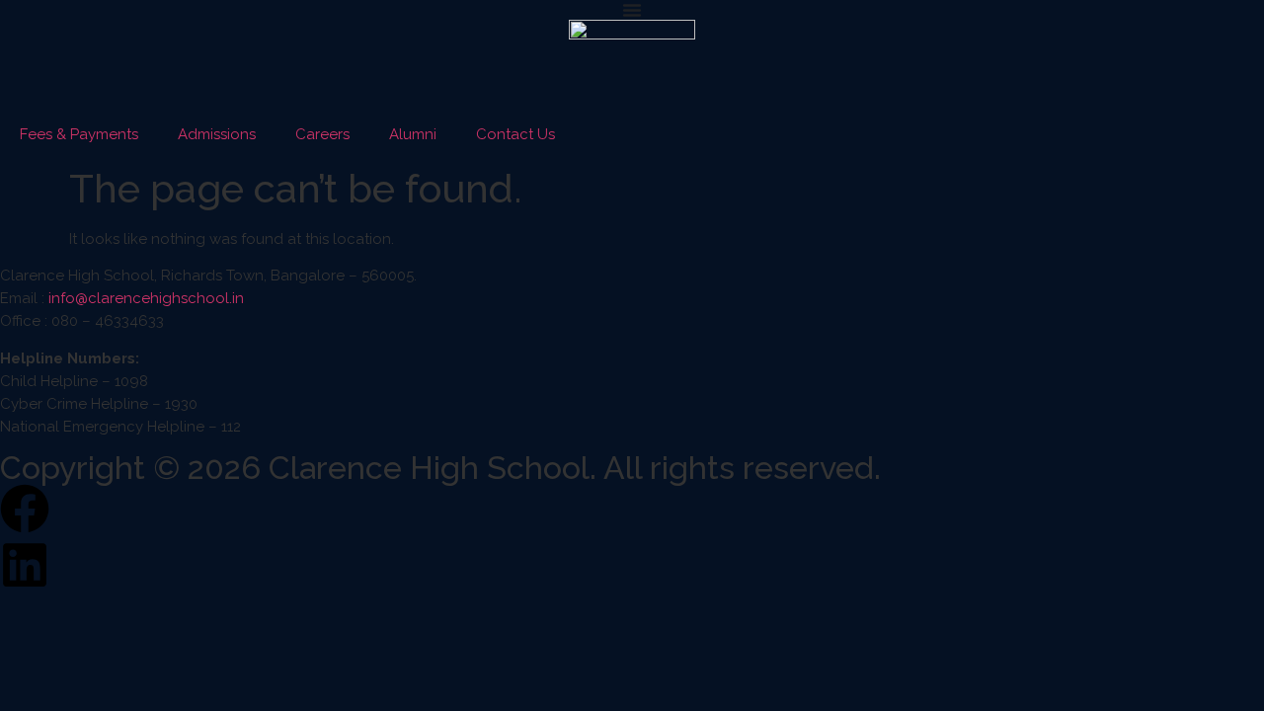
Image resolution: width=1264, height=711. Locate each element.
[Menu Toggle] (632, 10)
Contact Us (515, 134)
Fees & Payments (79, 134)
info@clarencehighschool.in (146, 298)
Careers (322, 134)
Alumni (412, 134)
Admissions (217, 134)
